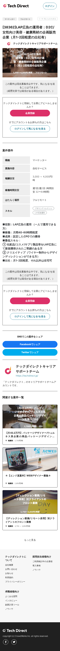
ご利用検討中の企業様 (42, 561)
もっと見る (30, 539)
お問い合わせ (11, 569)
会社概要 (9, 565)
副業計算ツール (12, 604)
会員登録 (30, 113)
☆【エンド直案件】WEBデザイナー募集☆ (28, 475)
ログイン (49, 6)
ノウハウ (36, 569)
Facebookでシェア (30, 344)
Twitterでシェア (30, 352)
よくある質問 (11, 596)
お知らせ (9, 573)
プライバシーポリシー (15, 581)
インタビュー (11, 600)
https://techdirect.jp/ (27, 375)
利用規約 (9, 577)
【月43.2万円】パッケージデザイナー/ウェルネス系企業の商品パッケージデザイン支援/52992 (30, 436)
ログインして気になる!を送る (30, 128)
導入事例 (36, 565)
